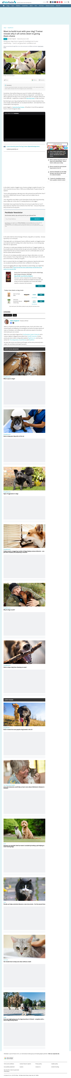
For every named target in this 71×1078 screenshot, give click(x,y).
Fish (36, 5)
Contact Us (38, 1067)
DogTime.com (31, 338)
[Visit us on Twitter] (55, 2)
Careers (21, 1067)
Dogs (8, 5)
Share (7, 80)
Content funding (55, 1067)
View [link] (41, 294)
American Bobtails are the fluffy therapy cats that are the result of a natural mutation (58, 173)
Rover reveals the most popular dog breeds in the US (58, 167)
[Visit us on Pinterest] (57, 2)
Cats (13, 5)
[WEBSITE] (13, 323)
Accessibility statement (9, 1067)
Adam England (12, 38)
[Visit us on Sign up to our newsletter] (50, 2)
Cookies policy (54, 1063)
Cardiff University (32, 336)
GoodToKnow (22, 340)
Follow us (35, 80)
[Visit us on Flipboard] (62, 2)
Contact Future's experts (25, 1063)
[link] (8, 277)
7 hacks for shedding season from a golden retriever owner (57, 179)
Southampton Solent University (31, 334)
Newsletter (42, 80)
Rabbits (18, 5)
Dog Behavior (10, 27)
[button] (66, 2)
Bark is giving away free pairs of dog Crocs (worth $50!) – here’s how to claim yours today (58, 161)
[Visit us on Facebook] (53, 2)
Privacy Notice (8, 224)
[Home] (4, 5)
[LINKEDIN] (11, 323)
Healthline (31, 340)
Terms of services (21, 222)
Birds (31, 5)
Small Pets (25, 5)
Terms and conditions (9, 1063)
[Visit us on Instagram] (59, 2)
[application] (24, 126)
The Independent (14, 340)
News (5, 39)
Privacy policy (39, 1063)
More (57, 5)
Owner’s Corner (50, 5)
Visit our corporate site (53, 1053)
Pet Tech (41, 5)
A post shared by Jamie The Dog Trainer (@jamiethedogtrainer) (23, 146)
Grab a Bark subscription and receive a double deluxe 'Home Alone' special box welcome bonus (58, 154)
